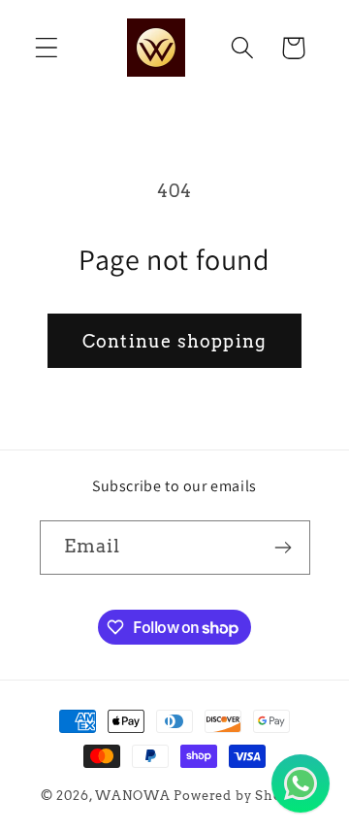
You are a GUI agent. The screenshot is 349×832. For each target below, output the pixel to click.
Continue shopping (174, 341)
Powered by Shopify (241, 795)
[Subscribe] (283, 547)
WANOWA (132, 795)
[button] (47, 48)
